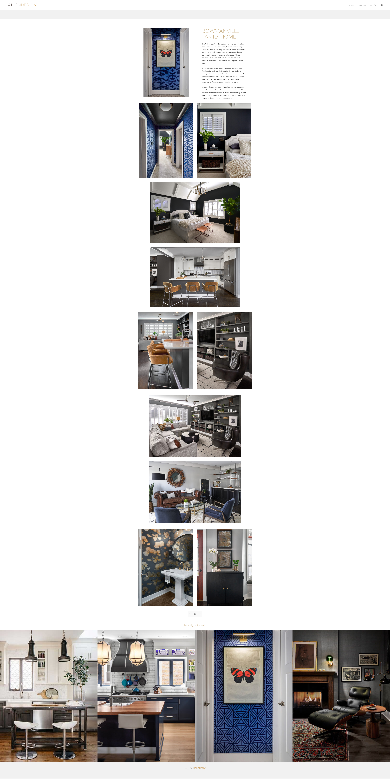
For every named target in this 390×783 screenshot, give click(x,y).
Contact (373, 5)
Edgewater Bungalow (146, 759)
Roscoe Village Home (341, 759)
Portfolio (362, 5)
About (351, 5)
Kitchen (48, 759)
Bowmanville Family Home (244, 759)
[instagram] (382, 5)
